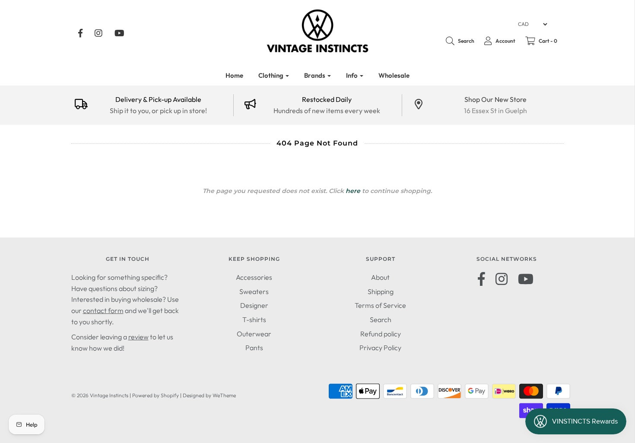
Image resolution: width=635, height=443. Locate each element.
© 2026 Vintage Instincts (99, 395)
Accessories (254, 277)
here (353, 191)
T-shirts (254, 319)
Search (380, 319)
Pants (254, 347)
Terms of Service (380, 305)
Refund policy (380, 333)
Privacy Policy (380, 347)
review (138, 336)
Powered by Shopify (155, 395)
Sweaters (254, 291)
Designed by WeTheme (209, 395)
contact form (103, 310)
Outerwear (254, 333)
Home (234, 75)
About (380, 277)
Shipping (381, 291)
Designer (254, 305)
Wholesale (394, 75)
